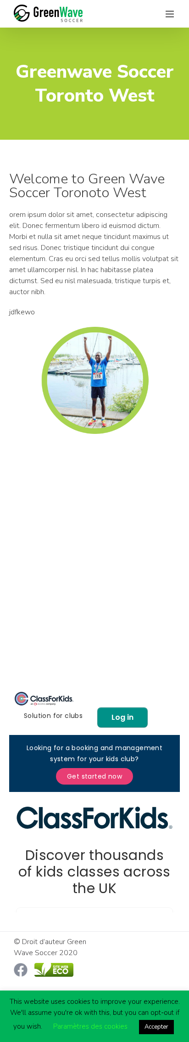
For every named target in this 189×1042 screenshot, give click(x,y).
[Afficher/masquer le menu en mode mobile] (170, 14)
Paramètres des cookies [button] (90, 1026)
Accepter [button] (156, 1027)
